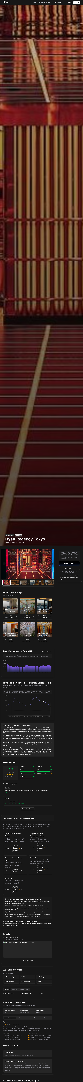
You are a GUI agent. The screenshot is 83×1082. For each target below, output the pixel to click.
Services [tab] (21, 989)
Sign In (69, 2)
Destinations (41, 2)
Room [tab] (27, 989)
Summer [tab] (21, 1018)
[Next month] (50, 651)
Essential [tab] (7, 989)
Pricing (48, 2)
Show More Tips (26, 809)
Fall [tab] (34, 1018)
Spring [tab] (10, 1018)
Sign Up (77, 2)
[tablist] (16, 989)
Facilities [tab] (14, 989)
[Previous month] (39, 651)
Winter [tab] (46, 1018)
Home (34, 2)
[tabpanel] (27, 993)
